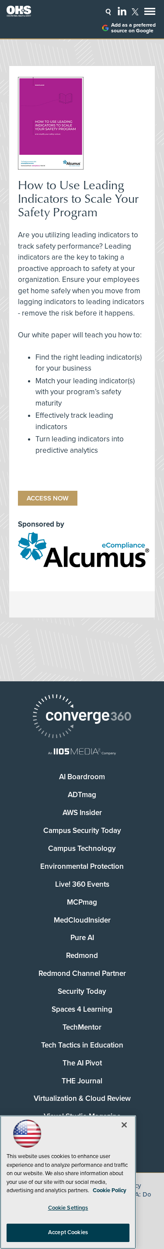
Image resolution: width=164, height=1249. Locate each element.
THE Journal (82, 1081)
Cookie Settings (68, 1207)
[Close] (124, 1125)
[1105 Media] (82, 752)
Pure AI (82, 937)
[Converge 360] (82, 717)
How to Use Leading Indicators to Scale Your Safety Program (78, 198)
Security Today (82, 991)
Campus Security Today (82, 830)
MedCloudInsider (82, 920)
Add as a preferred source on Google (133, 28)
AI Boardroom (82, 776)
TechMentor (82, 1027)
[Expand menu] (149, 13)
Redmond (82, 955)
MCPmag (82, 902)
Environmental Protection (82, 866)
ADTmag (82, 794)
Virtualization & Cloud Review (82, 1098)
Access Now (48, 498)
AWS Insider (82, 812)
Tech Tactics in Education (82, 1045)
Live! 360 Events (82, 884)
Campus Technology (82, 848)
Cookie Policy (109, 1190)
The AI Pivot (82, 1063)
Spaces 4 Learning (82, 1009)
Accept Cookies (68, 1232)
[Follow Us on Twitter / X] (135, 11)
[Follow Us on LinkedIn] (122, 11)
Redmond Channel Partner (82, 973)
